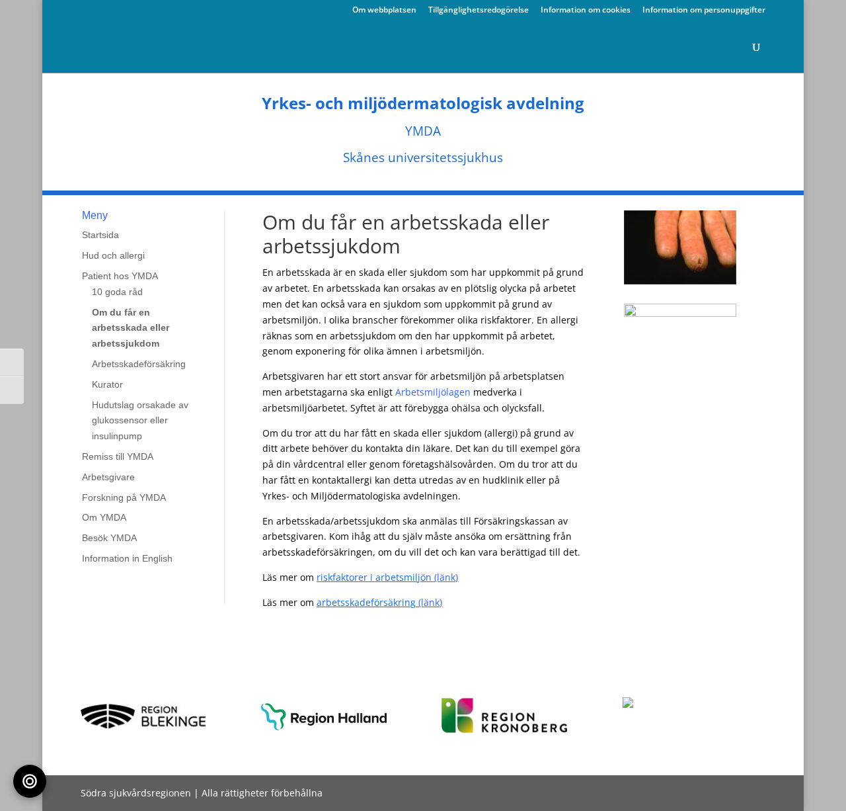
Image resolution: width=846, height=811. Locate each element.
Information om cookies (586, 10)
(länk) (416, 577)
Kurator (107, 384)
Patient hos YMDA (120, 276)
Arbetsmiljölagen (433, 392)
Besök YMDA (109, 538)
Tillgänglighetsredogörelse (478, 10)
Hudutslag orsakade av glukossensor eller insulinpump (140, 421)
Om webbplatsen (384, 10)
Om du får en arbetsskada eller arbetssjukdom (130, 328)
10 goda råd (117, 291)
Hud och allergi (113, 255)
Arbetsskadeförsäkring (139, 364)
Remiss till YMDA (117, 456)
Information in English (127, 558)
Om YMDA (104, 517)
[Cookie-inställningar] (29, 781)
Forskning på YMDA (124, 497)
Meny (95, 215)
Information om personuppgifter (703, 10)
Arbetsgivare (108, 477)
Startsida (100, 235)
